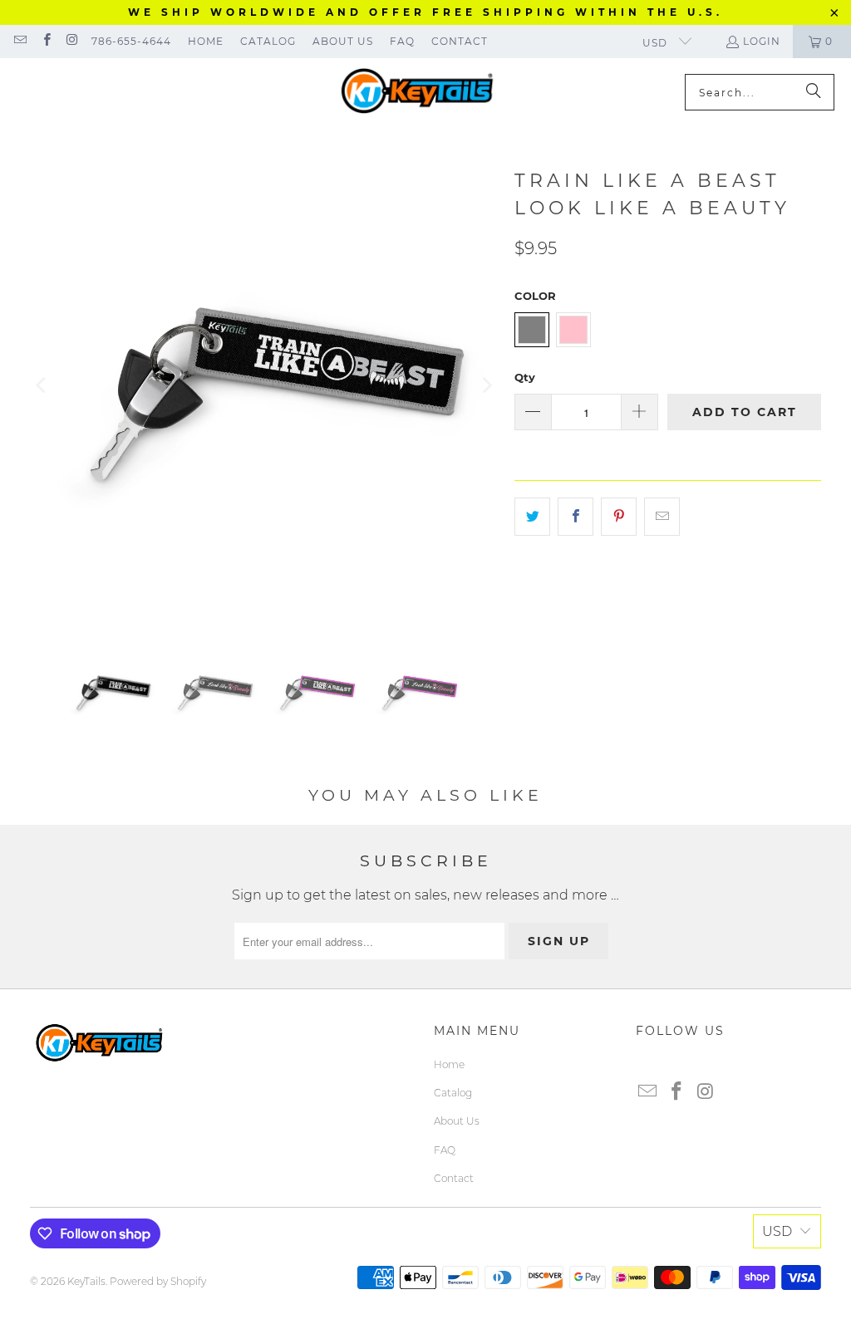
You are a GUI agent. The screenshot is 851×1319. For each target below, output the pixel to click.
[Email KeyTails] (19, 41)
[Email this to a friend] (662, 517)
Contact (459, 41)
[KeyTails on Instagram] (72, 41)
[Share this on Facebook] (575, 517)
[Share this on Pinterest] (619, 517)
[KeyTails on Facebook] (45, 41)
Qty (524, 377)
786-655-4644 (131, 41)
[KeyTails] (417, 92)
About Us (342, 41)
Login (761, 41)
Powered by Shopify (158, 1281)
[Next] (485, 385)
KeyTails (86, 1281)
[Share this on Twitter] (532, 517)
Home (206, 41)
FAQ (402, 41)
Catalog (268, 41)
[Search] (813, 92)
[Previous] (42, 385)
